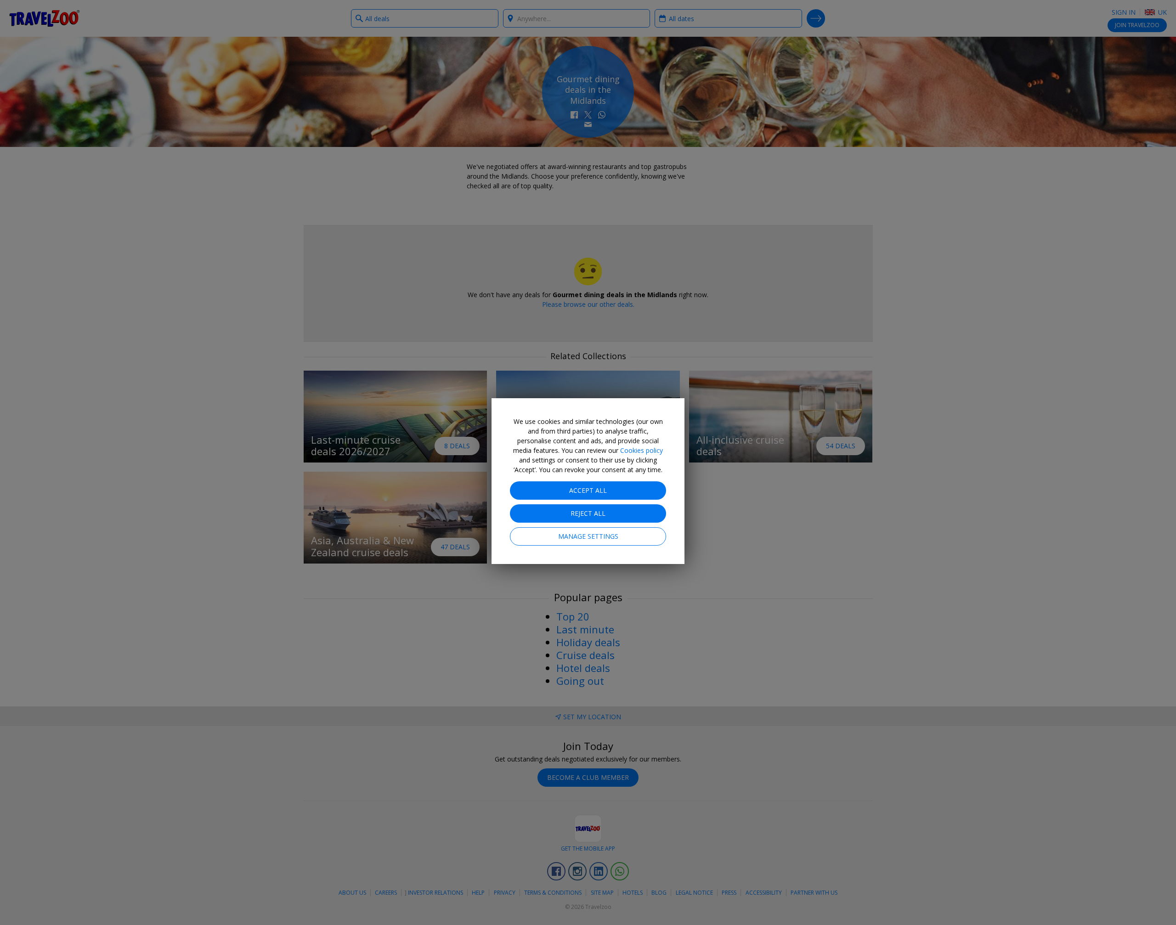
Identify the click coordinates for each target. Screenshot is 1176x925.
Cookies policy (641, 450)
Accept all (588, 490)
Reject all (588, 513)
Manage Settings (588, 536)
